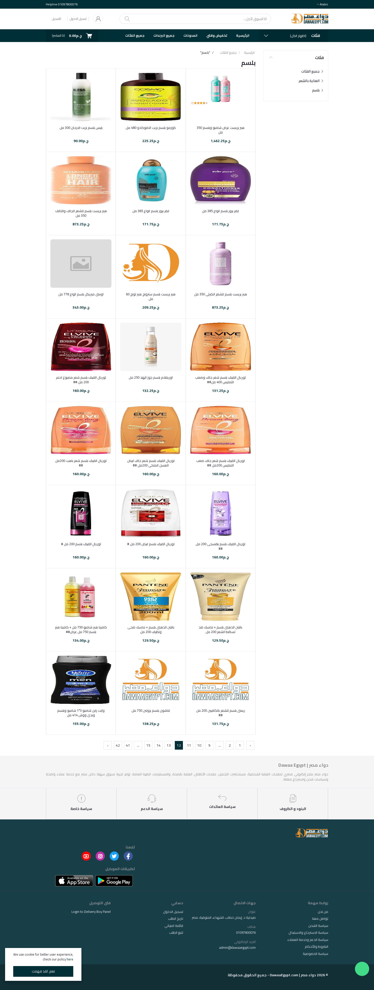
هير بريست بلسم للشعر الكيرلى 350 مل (220, 294)
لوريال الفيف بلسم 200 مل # (81, 544)
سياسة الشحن (318, 926)
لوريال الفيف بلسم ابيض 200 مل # (151, 544)
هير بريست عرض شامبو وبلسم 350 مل (220, 129)
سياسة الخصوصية (315, 954)
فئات (319, 57)
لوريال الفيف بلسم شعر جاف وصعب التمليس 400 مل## (220, 379)
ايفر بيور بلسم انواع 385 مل (220, 211)
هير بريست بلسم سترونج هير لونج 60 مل (151, 296)
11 (189, 745)
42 (118, 745)
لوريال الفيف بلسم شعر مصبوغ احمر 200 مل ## (81, 379)
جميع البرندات (164, 35)
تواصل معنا (320, 918)
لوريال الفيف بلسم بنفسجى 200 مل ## (220, 546)
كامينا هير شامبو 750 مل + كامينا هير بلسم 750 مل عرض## (81, 629)
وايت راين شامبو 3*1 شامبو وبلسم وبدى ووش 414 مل (81, 712)
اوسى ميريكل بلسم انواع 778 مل (81, 294)
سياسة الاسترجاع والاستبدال (308, 932)
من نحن (323, 912)
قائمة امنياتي (173, 926)
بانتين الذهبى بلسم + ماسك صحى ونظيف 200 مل (150, 629)
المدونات (190, 35)
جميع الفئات (135, 35)
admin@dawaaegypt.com (237, 947)
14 (158, 745)
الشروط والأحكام (316, 946)
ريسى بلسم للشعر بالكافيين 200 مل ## (220, 712)
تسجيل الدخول (78, 19)
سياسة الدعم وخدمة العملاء (307, 940)
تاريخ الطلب (175, 918)
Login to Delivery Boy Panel (91, 912)
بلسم (316, 90)
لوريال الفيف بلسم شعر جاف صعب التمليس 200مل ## (220, 463)
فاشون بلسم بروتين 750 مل (151, 710)
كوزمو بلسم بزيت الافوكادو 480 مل (151, 127)
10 (199, 745)
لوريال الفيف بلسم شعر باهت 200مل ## (81, 463)
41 (128, 745)
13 (169, 745)
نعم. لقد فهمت (43, 971)
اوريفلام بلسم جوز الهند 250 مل (151, 377)
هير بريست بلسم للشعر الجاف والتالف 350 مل (81, 213)
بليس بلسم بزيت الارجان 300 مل (81, 127)
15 (148, 745)
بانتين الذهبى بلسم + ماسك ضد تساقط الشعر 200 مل (220, 629)
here (70, 959)
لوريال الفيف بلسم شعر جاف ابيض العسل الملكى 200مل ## (151, 463)
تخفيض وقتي (216, 35)
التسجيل (56, 19)
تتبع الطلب (176, 932)
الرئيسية (242, 35)
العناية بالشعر (309, 80)
